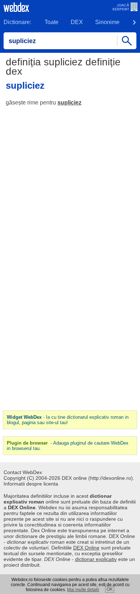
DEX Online (86, 548)
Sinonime (107, 22)
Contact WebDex (23, 472)
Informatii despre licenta (31, 484)
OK (110, 589)
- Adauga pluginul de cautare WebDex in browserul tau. (68, 445)
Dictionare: (17, 22)
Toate (52, 22)
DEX (77, 22)
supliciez (69, 102)
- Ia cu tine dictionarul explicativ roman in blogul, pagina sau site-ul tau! (68, 419)
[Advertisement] (70, 185)
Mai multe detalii (83, 589)
